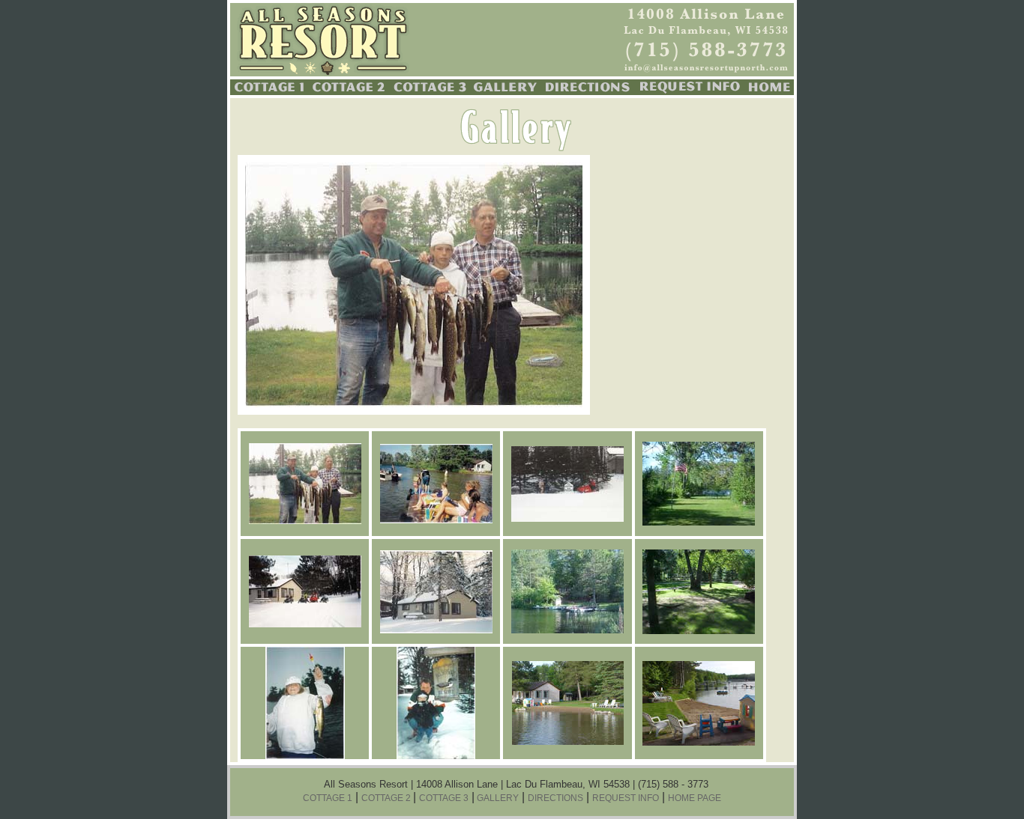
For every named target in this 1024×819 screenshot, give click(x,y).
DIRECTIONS (555, 798)
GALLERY (497, 798)
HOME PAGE (694, 798)
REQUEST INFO (625, 798)
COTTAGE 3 (444, 798)
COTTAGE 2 (387, 798)
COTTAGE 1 (327, 798)
